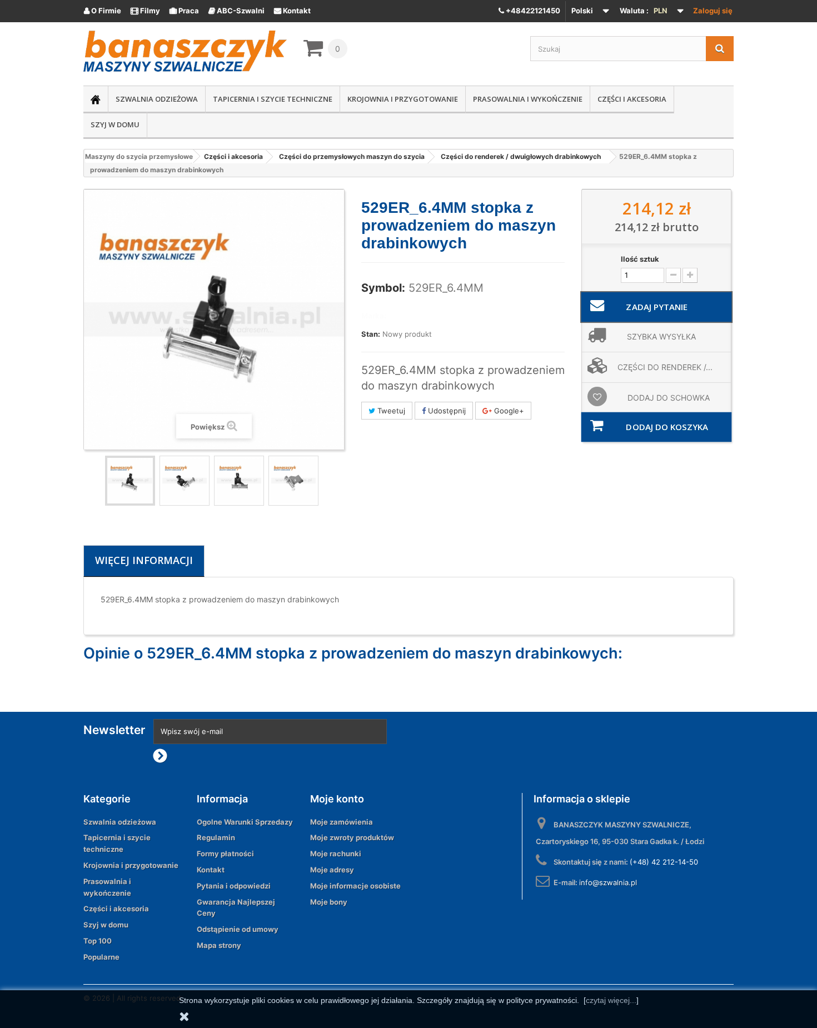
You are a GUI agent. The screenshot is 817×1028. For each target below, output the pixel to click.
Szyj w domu (115, 124)
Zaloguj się (713, 10)
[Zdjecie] (130, 480)
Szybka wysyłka (661, 336)
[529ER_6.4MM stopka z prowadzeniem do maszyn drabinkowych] (184, 480)
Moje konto (337, 799)
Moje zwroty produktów (352, 837)
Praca (184, 10)
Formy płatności (225, 853)
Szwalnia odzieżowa (157, 99)
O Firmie (102, 10)
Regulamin (216, 837)
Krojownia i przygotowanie (402, 99)
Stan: (370, 334)
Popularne (101, 956)
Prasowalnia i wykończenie (527, 99)
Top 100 (97, 940)
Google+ (508, 410)
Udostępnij (446, 410)
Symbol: (383, 288)
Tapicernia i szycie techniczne (272, 99)
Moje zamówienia (341, 821)
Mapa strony (219, 945)
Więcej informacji (144, 560)
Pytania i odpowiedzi (234, 885)
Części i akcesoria (631, 99)
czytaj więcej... (611, 1000)
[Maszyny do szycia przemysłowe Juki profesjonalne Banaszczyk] (185, 51)
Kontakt (292, 10)
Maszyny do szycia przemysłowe (139, 156)
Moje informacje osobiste (355, 885)
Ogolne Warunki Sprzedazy (245, 821)
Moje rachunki (335, 853)
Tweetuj (390, 410)
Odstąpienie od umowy (237, 929)
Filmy (145, 10)
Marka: (373, 315)
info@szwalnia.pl (608, 882)
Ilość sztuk (640, 258)
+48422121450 (532, 10)
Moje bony (328, 901)
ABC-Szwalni (236, 10)
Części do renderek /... (665, 367)
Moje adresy (332, 869)
